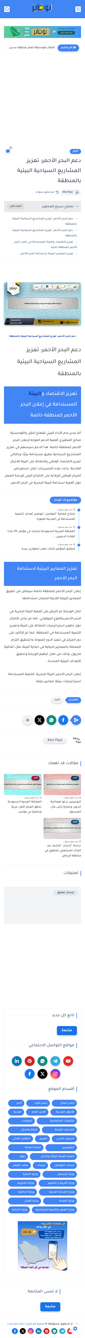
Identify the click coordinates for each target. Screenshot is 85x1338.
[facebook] (30, 1074)
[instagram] (55, 1074)
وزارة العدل (31, 1201)
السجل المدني (65, 1138)
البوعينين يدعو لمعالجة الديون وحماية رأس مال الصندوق (65, 807)
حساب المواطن (64, 1165)
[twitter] (42, 1074)
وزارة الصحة (66, 1201)
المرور (43, 1138)
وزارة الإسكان (65, 1174)
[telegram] (55, 1061)
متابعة (67, 1030)
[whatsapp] (42, 1061)
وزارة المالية (19, 1209)
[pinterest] (30, 1061)
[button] (63, 720)
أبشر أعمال (67, 1103)
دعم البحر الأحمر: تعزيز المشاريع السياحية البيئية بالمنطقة (42, 336)
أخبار (75, 151)
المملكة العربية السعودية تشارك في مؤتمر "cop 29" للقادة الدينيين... (41, 534)
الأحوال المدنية (65, 1112)
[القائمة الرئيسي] (78, 9)
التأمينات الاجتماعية (62, 1121)
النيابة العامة (33, 1147)
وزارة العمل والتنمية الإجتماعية (55, 1209)
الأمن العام (39, 1112)
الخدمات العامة (64, 1129)
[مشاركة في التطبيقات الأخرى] (28, 720)
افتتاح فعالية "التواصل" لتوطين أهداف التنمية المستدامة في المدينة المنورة (45, 517)
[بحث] (7, 9)
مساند (41, 1165)
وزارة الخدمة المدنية (61, 1192)
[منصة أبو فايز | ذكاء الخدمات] (42, 9)
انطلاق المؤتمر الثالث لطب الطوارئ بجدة (48, 549)
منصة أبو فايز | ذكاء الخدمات (25, 1324)
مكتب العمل (20, 1165)
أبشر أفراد (40, 1103)
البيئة (35, 394)
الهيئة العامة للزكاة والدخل (57, 1156)
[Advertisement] (42, 103)
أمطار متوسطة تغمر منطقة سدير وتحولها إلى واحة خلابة (30, 47)
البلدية (18, 1112)
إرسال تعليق (65, 892)
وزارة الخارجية (25, 1183)
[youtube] (68, 1061)
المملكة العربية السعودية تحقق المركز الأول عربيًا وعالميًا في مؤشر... (25, 807)
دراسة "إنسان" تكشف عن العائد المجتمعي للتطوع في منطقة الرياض (63, 851)
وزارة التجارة (30, 1174)
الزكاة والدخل (29, 1129)
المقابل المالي (21, 1138)
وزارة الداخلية (26, 1192)
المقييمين (68, 1147)
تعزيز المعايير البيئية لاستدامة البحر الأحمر (47, 253)
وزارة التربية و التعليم (61, 1183)
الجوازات (27, 1121)
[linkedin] (17, 1061)
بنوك (22, 1156)
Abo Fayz (67, 192)
